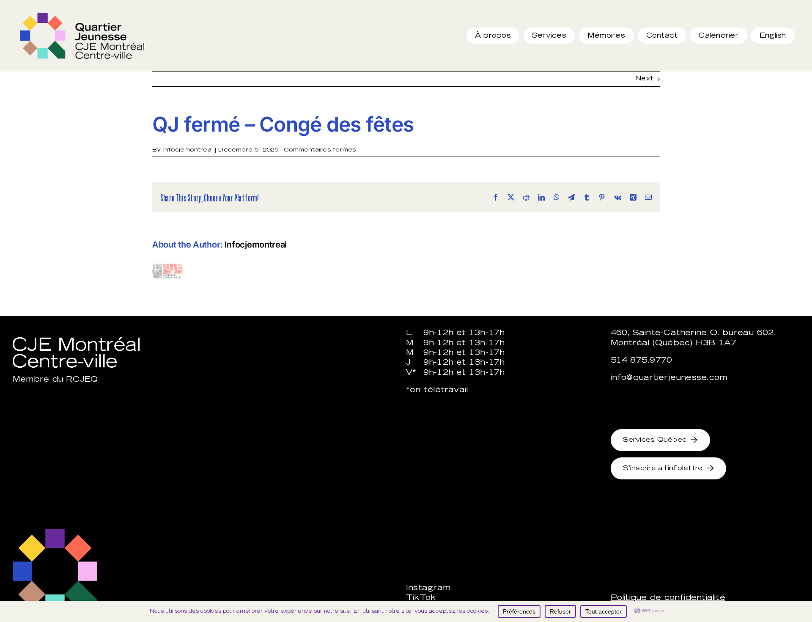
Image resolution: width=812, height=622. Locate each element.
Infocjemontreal (188, 150)
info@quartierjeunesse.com (669, 378)
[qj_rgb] (82, 16)
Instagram (428, 588)
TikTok (421, 598)
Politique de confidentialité (668, 598)
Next (644, 79)
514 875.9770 (641, 361)
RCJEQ (82, 380)
